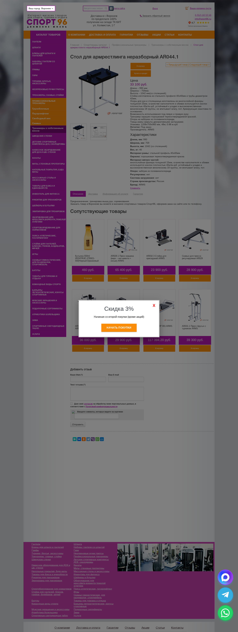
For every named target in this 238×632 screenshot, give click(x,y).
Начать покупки (119, 327)
